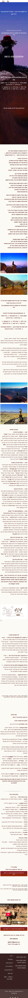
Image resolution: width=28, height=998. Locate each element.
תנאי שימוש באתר (21, 957)
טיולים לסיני (9, 963)
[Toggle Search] (8, 1)
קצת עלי (10, 959)
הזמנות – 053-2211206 (8, 978)
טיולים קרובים (8, 970)
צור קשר (10, 973)
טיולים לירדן (9, 966)
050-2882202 (14, 938)
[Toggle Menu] (3, 1)
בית (11, 956)
